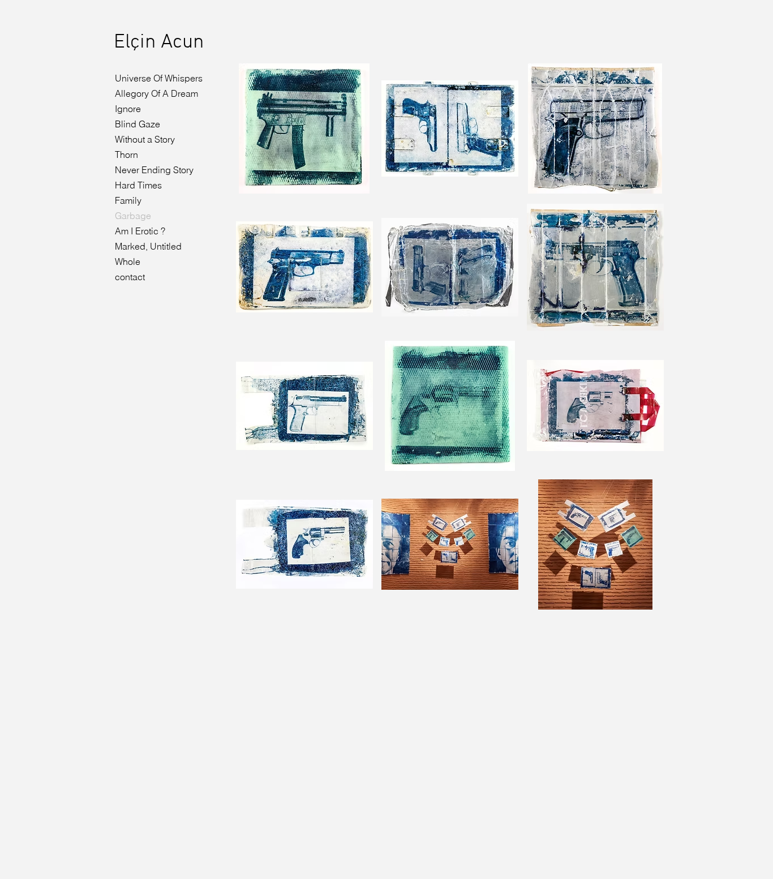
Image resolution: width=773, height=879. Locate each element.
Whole (127, 261)
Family (128, 200)
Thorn (126, 154)
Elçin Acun (159, 42)
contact (130, 276)
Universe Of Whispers (159, 78)
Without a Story (145, 139)
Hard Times (138, 185)
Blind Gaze (137, 124)
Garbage (133, 215)
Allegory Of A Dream (156, 93)
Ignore (128, 108)
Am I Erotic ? (140, 231)
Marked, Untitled (148, 246)
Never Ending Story (154, 169)
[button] (304, 128)
